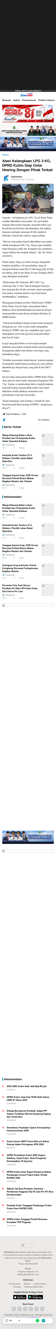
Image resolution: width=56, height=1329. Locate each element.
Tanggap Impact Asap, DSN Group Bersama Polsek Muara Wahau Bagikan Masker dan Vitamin (20, 478)
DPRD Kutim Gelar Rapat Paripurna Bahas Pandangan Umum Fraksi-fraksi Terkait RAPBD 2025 (29, 1175)
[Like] (6, 1320)
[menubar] (4, 95)
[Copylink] (43, 1320)
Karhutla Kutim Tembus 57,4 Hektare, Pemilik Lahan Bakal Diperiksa (17, 458)
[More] (38, 448)
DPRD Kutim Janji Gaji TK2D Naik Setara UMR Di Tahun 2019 (28, 1098)
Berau (5, 155)
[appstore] (19, 1297)
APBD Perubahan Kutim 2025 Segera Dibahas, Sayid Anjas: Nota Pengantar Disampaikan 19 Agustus (26, 1158)
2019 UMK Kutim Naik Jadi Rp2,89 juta (27, 1086)
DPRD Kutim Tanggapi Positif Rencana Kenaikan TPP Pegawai (27, 1220)
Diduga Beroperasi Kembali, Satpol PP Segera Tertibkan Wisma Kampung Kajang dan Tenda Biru (29, 1114)
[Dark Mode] (53, 95)
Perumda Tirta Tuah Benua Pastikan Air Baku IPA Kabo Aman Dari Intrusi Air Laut (19, 588)
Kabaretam (16, 176)
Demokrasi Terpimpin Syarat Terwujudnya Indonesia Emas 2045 (28, 1129)
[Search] (48, 95)
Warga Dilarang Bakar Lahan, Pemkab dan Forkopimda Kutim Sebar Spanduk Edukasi (18, 438)
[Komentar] (16, 1320)
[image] (48, 440)
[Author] (5, 178)
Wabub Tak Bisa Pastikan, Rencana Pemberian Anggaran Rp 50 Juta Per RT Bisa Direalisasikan (30, 1191)
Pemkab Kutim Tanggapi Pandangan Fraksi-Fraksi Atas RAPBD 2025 (29, 1207)
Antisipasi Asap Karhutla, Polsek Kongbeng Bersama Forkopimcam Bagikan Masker (20, 568)
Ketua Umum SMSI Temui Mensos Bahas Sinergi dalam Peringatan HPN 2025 (28, 1143)
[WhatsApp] (37, 1320)
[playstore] (35, 1297)
